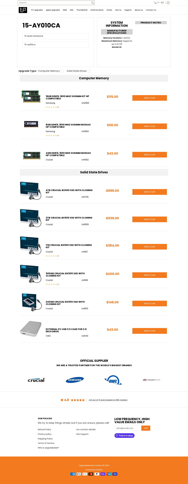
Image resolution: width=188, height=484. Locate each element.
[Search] (92, 3)
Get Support (82, 434)
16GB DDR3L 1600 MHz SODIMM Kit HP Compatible (67, 97)
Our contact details (86, 429)
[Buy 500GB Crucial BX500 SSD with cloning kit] (31, 274)
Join (146, 428)
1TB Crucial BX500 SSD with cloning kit (69, 246)
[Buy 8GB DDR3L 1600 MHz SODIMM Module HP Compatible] (31, 125)
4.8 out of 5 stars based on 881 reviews (108, 399)
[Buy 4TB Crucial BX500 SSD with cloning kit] (31, 190)
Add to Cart (149, 191)
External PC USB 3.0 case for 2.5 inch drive (66, 330)
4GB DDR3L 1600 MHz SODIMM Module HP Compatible (68, 154)
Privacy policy (45, 434)
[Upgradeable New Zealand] (23, 10)
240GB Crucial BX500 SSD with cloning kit (65, 303)
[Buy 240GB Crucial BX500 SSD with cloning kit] (31, 302)
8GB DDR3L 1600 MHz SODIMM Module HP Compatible (68, 125)
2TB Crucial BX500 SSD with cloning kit (69, 219)
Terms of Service (46, 443)
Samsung (50, 103)
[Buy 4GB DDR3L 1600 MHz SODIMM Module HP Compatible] (31, 153)
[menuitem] (159, 2)
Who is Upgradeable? (48, 447)
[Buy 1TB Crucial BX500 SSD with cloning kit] (31, 245)
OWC (48, 335)
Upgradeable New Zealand (90, 465)
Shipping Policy (45, 438)
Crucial (49, 196)
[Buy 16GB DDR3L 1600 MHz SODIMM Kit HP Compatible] (31, 97)
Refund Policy (44, 429)
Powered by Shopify (94, 470)
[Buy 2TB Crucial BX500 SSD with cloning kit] (31, 218)
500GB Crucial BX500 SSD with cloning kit (65, 274)
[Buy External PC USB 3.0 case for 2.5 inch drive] (31, 329)
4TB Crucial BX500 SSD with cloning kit (69, 191)
